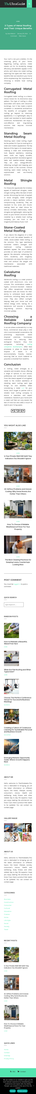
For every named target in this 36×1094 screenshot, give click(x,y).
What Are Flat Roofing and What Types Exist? (17, 671)
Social (6, 923)
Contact (7, 1053)
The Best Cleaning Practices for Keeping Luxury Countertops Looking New (18, 562)
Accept (12, 1091)
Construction (9, 902)
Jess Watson (11, 33)
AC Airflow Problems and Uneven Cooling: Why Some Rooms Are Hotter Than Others (18, 491)
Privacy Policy (9, 1059)
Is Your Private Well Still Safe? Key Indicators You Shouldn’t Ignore (16, 967)
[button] (24, 4)
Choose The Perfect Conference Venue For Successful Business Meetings (17, 700)
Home (18, 21)
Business (7, 705)
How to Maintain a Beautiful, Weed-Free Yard (15, 643)
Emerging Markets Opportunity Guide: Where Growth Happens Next (17, 760)
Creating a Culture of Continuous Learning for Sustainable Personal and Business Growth (18, 730)
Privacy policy (22, 1091)
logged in (17, 584)
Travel (6, 929)
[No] (33, 1086)
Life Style (7, 920)
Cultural (7, 908)
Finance (7, 914)
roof (22, 388)
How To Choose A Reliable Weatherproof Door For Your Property (18, 526)
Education (7, 735)
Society (6, 926)
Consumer (8, 905)
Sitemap (7, 1056)
